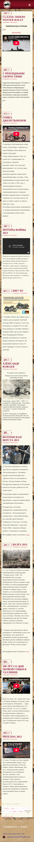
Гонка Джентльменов (14, 119)
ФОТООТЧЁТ (16, 33)
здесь (27, 535)
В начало (6, 808)
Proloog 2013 (12, 736)
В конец (21, 811)
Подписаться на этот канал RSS (12, 804)
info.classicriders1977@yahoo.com (18, 837)
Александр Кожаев (11, 365)
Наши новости (13, 22)
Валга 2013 (20, 544)
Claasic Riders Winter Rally (14, 18)
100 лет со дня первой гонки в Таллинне (14, 669)
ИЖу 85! (18, 290)
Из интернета (13, 79)
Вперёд (14, 811)
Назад (12, 808)
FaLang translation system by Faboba (8, 816)
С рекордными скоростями (13, 75)
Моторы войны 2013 (14, 231)
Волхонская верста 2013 (12, 439)
